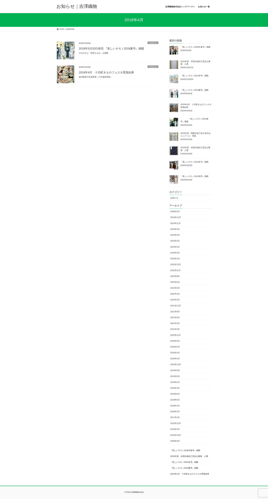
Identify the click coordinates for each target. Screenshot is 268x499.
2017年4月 (175, 417)
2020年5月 (175, 347)
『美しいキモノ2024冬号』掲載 (194, 76)
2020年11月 (175, 335)
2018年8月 (175, 394)
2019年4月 (175, 382)
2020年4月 (175, 353)
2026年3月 (175, 211)
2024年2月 (175, 241)
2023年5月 (175, 247)
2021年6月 (175, 317)
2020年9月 (175, 341)
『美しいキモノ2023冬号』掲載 (194, 162)
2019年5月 (175, 376)
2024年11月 (175, 223)
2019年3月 (175, 388)
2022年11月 (175, 270)
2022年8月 (175, 276)
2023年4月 (175, 253)
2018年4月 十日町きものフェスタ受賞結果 (106, 72)
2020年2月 (175, 358)
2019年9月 (175, 370)
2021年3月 (175, 329)
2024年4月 (175, 235)
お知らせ (153, 43)
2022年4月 (175, 294)
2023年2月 (175, 258)
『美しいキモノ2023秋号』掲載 (194, 176)
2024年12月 (175, 217)
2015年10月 (175, 435)
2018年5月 (175, 400)
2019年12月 (175, 364)
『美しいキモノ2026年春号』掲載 (195, 47)
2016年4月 (175, 429)
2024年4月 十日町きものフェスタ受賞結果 (189, 474)
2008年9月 (175, 441)
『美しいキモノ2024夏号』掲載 (194, 90)
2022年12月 (175, 264)
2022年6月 (175, 282)
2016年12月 (175, 423)
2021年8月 (175, 311)
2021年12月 (175, 306)
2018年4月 (175, 406)
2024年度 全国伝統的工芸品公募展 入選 (189, 456)
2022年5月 (175, 288)
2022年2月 (175, 300)
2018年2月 (175, 411)
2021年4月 (175, 323)
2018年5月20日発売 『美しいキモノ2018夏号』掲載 (111, 48)
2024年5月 (175, 229)
